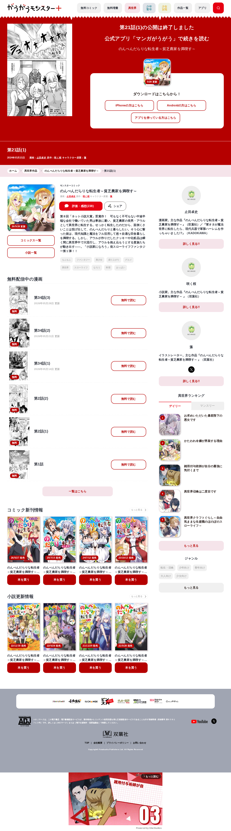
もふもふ (66, 260)
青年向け (200, 567)
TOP (87, 743)
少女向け (181, 575)
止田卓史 (41, 157)
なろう (96, 267)
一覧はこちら (77, 491)
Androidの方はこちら (181, 105)
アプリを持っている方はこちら (155, 117)
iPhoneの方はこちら (129, 105)
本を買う (23, 579)
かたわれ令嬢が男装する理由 (203, 440)
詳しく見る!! (191, 243)
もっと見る (191, 545)
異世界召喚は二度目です (200, 491)
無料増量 (112, 7)
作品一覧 (182, 7)
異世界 (132, 7)
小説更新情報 (20, 596)
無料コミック (89, 7)
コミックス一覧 (31, 240)
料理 (108, 267)
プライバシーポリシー (117, 743)
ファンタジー (83, 260)
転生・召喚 (167, 567)
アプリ (202, 7)
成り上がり (113, 260)
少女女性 (164, 8)
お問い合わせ (139, 743)
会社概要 (97, 743)
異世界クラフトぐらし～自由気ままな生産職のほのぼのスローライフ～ (203, 521)
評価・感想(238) (83, 206)
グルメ (128, 260)
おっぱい (120, 267)
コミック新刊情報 (25, 509)
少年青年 (149, 8)
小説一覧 (31, 252)
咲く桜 (57, 157)
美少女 (99, 260)
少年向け (184, 567)
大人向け (166, 575)
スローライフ (81, 267)
